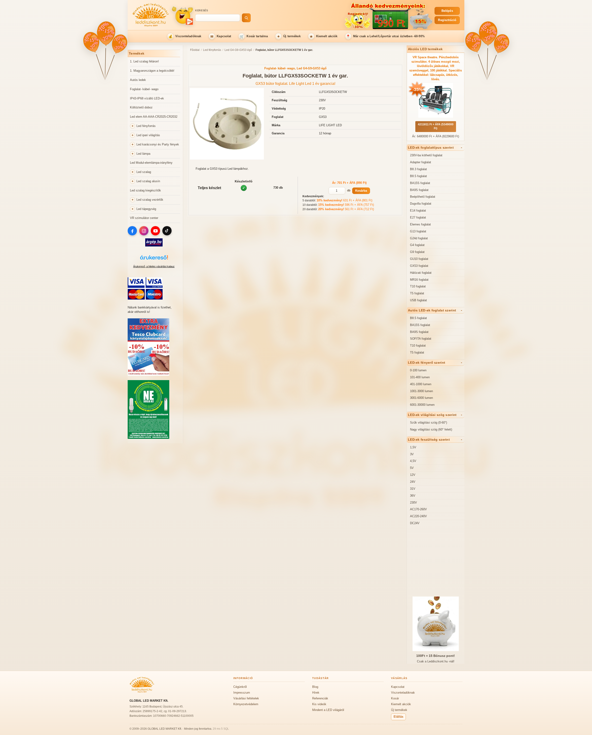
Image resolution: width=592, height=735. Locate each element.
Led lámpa (143, 153)
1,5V (413, 447)
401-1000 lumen (420, 384)
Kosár (395, 698)
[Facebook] (132, 230)
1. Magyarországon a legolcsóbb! (152, 70)
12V (412, 475)
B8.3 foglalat (418, 169)
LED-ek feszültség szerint (429, 439)
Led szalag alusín (148, 181)
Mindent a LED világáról (328, 710)
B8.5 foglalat (418, 176)
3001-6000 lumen (421, 398)
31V (412, 488)
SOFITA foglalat (420, 338)
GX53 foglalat (419, 266)
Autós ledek (138, 80)
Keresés (201, 10)
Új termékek (289, 36)
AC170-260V (418, 509)
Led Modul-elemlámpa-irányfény (151, 162)
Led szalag (143, 172)
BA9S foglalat (419, 190)
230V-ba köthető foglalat (426, 155)
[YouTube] (155, 230)
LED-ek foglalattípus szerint (431, 147)
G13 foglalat (418, 231)
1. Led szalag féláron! (144, 61)
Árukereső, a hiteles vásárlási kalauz (154, 266)
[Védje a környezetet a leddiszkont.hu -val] (148, 438)
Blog (315, 687)
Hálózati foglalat (421, 272)
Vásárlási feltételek (246, 698)
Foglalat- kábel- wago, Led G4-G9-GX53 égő (295, 68)
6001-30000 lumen (422, 404)
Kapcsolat (220, 36)
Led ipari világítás (148, 135)
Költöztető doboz (141, 107)
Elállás (398, 716)
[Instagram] (143, 230)
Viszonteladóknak (184, 36)
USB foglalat (418, 300)
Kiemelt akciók (323, 36)
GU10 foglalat (419, 259)
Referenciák (320, 698)
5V (412, 468)
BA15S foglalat (420, 183)
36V (412, 495)
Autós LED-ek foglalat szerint (432, 310)
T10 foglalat (418, 286)
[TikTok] (167, 230)
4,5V (413, 461)
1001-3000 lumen (421, 391)
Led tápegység (146, 209)
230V (413, 502)
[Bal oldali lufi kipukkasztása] (91, 42)
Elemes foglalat (420, 224)
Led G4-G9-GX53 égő (238, 50)
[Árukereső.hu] (154, 259)
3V (412, 454)
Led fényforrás (146, 126)
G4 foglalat (417, 245)
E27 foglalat (418, 217)
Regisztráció (447, 20)
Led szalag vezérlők (149, 199)
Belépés (447, 10)
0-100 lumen (418, 370)
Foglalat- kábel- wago (144, 89)
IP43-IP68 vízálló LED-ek (147, 98)
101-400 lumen (420, 377)
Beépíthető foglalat (422, 196)
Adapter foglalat (420, 162)
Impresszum (241, 692)
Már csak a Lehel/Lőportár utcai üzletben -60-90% (385, 36)
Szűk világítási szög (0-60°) (428, 422)
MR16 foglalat (419, 279)
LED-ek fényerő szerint (426, 362)
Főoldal (195, 50)
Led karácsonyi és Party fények (157, 144)
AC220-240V (418, 516)
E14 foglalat (418, 210)
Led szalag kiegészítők (145, 190)
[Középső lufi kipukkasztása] (105, 33)
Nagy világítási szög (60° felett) (431, 429)
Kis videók (319, 704)
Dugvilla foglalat (420, 203)
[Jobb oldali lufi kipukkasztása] (119, 44)
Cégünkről (240, 687)
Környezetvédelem (245, 704)
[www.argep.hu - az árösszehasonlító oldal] (154, 245)
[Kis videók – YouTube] (182, 15)
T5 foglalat (417, 293)
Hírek (315, 692)
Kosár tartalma (254, 36)
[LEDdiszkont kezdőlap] (150, 15)
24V (412, 481)
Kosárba (361, 190)
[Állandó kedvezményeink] (343, 15)
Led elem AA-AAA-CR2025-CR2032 (153, 116)
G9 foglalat (417, 252)
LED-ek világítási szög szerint (432, 415)
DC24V (414, 523)
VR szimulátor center (144, 218)
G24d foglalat (419, 238)
